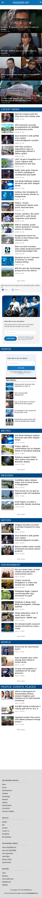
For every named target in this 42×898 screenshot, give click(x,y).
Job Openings (6, 837)
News (4, 784)
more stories (21, 280)
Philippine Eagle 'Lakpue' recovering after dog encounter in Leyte (26, 593)
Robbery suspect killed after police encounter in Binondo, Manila (26, 459)
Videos (6, 349)
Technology (6, 796)
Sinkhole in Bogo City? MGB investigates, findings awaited (27, 604)
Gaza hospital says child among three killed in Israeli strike (26, 660)
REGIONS (7, 475)
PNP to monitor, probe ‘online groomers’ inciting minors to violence (27, 227)
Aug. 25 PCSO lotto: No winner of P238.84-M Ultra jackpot (24, 403)
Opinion (5, 802)
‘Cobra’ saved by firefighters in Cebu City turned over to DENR (26, 582)
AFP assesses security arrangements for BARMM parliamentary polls (27, 127)
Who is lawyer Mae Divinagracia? (20, 394)
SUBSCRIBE (10, 338)
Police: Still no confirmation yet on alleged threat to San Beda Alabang (27, 448)
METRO (5, 430)
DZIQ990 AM (6, 882)
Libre (4, 873)
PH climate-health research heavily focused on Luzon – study (27, 626)
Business (5, 799)
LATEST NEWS (10, 109)
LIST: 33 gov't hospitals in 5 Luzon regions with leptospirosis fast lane (27, 161)
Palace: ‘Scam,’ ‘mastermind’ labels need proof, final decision (26, 205)
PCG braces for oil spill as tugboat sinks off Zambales (27, 492)
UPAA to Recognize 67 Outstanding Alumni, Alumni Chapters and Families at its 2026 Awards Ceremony (27, 695)
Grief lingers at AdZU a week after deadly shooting (27, 503)
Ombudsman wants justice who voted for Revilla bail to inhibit (25, 420)
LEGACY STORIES (8, 811)
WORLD (6, 642)
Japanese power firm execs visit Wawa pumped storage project (27, 719)
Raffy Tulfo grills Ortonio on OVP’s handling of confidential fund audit (26, 172)
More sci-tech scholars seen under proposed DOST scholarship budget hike (27, 249)
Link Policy (6, 856)
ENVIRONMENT (10, 564)
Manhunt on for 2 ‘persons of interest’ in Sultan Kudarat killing (27, 259)
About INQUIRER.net (9, 847)
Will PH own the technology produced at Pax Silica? (27, 269)
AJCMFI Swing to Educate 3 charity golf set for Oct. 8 (27, 707)
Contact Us (5, 831)
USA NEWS (6, 808)
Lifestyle (5, 793)
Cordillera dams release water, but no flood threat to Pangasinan (26, 482)
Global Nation (7, 805)
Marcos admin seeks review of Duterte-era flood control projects (27, 549)
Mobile (4, 822)
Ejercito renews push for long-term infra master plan (27, 115)
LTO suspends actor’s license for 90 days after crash (25, 411)
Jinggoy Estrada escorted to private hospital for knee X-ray (27, 527)
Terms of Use (23, 338)
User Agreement (7, 853)
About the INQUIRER (9, 850)
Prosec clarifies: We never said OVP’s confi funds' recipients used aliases (27, 216)
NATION (6, 520)
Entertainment (7, 790)
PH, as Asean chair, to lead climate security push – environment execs (27, 571)
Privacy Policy (21, 373)
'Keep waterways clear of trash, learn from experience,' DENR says (26, 615)
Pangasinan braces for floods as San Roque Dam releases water (27, 238)
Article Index (6, 862)
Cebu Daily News (8, 879)
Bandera (5, 876)
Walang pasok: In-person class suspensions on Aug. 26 (24, 385)
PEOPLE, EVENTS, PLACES (18, 686)
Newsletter (5, 834)
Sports (4, 787)
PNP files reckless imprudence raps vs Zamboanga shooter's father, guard (25, 150)
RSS (3, 825)
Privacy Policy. (29, 339)
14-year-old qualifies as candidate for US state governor (25, 671)
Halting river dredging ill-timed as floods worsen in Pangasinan (27, 194)
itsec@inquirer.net (32, 893)
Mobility (5, 885)
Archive (4, 828)
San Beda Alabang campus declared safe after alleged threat (27, 183)
